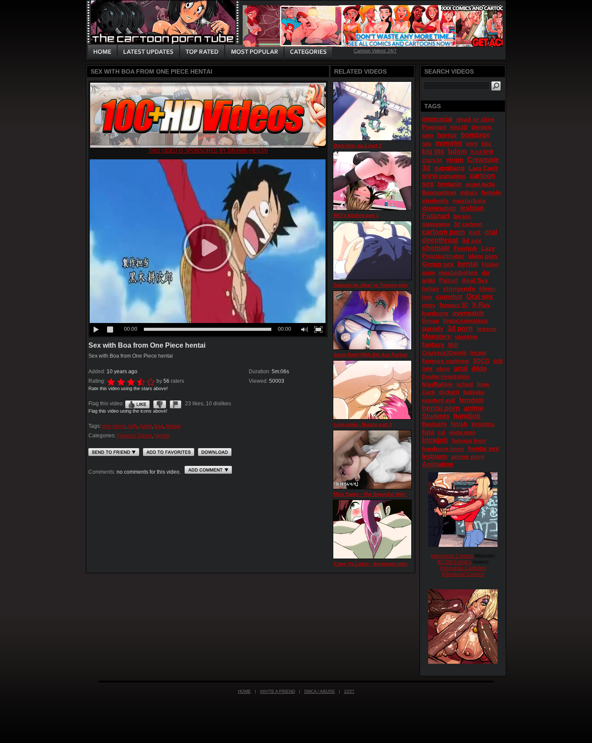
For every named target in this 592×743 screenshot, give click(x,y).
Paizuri (448, 280)
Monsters (436, 336)
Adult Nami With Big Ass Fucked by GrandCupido (391, 354)
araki (428, 280)
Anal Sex (475, 280)
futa (428, 432)
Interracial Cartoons (463, 568)
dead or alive (475, 119)
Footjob (465, 248)
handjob (467, 416)
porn (472, 144)
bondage (475, 135)
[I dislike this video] (159, 404)
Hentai (162, 436)
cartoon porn (443, 232)
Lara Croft (483, 168)
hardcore (435, 313)
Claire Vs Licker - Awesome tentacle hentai (382, 563)
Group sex (438, 264)
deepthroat (440, 240)
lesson (487, 328)
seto (427, 135)
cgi (441, 433)
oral (491, 232)
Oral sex (479, 296)
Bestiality (434, 424)
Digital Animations (465, 321)
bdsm (457, 151)
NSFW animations (444, 176)
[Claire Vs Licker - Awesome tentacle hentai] (372, 529)
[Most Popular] (254, 52)
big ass (462, 216)
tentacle (450, 183)
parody (432, 328)
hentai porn (441, 408)
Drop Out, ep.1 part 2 (357, 145)
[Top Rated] (201, 52)
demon (482, 126)
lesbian (472, 208)
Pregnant (434, 127)
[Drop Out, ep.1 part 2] (372, 111)
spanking (466, 337)
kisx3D (459, 127)
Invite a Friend (277, 691)
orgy (429, 304)
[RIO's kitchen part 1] (372, 181)
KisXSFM (482, 152)
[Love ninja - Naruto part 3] (372, 390)
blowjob (435, 440)
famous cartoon (445, 360)
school (464, 384)
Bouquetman (439, 192)
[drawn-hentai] (208, 146)
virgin (454, 159)
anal (461, 368)
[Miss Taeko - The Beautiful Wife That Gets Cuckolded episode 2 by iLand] (372, 459)
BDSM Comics (454, 562)
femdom (471, 400)
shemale (436, 248)
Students (435, 416)
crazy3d (432, 160)
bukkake (474, 392)
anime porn (468, 456)
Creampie (483, 159)
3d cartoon (468, 224)
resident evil (438, 400)
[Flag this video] (175, 404)
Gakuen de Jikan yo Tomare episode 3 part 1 (384, 285)
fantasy (433, 344)
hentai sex (483, 448)
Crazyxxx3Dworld (444, 353)
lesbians (434, 456)
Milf (453, 345)
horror (447, 135)
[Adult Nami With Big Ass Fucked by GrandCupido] (372, 320)
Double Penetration (445, 377)
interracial (437, 119)
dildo (479, 368)
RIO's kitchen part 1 (356, 215)
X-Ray (481, 304)
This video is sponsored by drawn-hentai (208, 151)
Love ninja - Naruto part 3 (363, 424)
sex (426, 143)
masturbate (469, 200)
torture (430, 289)
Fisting (490, 265)
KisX (475, 232)
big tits (433, 151)
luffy (132, 426)
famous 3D (453, 305)
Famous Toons (134, 436)
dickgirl (449, 392)
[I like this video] (137, 404)
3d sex (471, 240)
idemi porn (483, 256)
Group (430, 320)
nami (146, 426)
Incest (478, 352)
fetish (459, 423)
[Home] (102, 52)
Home (244, 691)
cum (428, 272)
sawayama (436, 224)
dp (486, 272)
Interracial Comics (452, 556)
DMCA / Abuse (319, 691)
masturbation (458, 272)
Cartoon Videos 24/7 (375, 50)
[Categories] (308, 52)
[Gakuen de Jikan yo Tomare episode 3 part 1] (372, 250)
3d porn (460, 328)
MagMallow (437, 384)
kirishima (483, 424)
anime (474, 408)
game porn (462, 433)
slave (443, 369)
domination (439, 208)
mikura (469, 193)
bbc (486, 143)
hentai (173, 426)
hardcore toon (443, 448)
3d (426, 167)
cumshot (449, 296)
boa (158, 426)
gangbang (449, 167)
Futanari (435, 216)
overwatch (468, 313)
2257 (349, 691)
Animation (437, 464)
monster (448, 143)
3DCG (481, 360)
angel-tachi (480, 184)
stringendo (459, 288)
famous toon (469, 440)
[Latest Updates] (148, 52)
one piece (114, 426)
